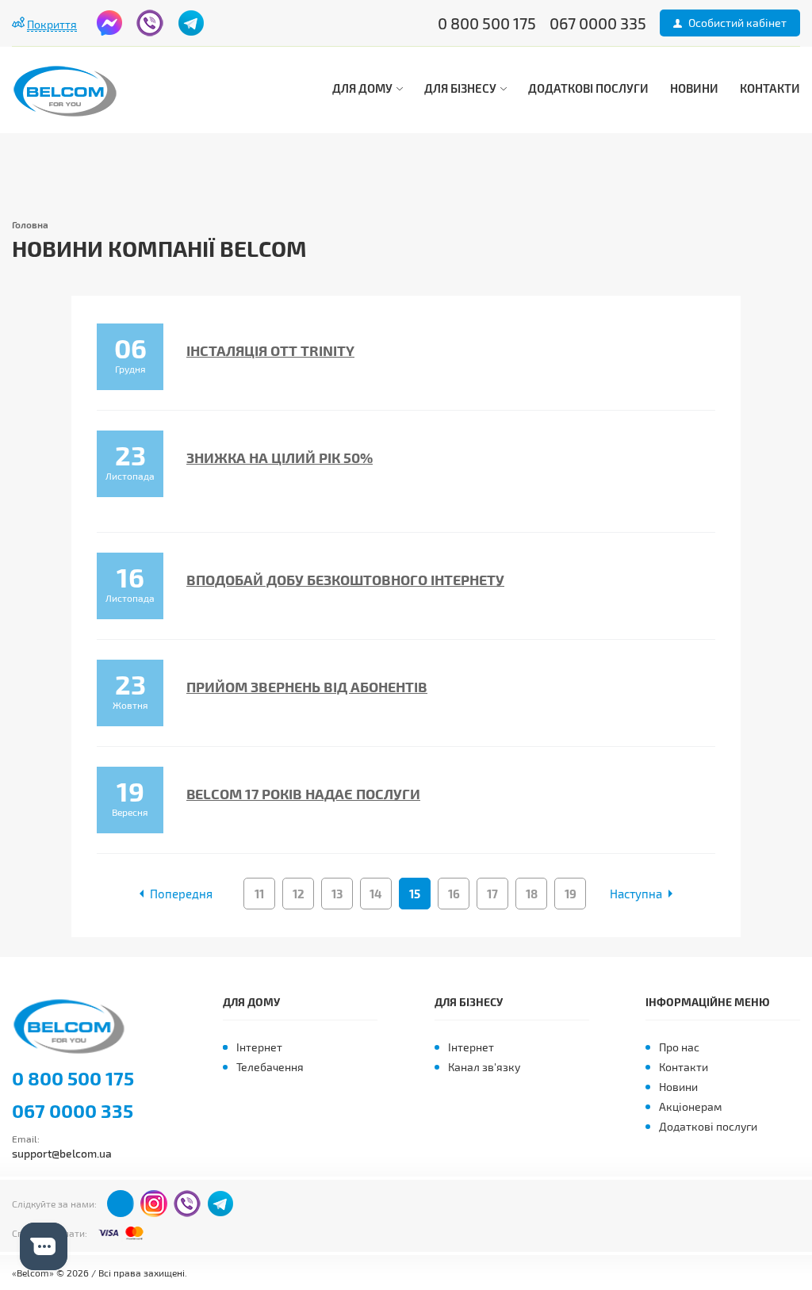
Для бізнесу (461, 88)
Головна (30, 224)
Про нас (679, 1047)
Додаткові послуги (588, 88)
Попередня (181, 893)
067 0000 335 (72, 1111)
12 (298, 893)
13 (337, 893)
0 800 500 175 (73, 1078)
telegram (191, 23)
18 (532, 893)
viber (149, 23)
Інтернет (259, 1047)
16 (454, 893)
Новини (694, 88)
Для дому (363, 88)
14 (376, 893)
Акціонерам (690, 1106)
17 (492, 893)
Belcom (74, 1026)
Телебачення (270, 1067)
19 (570, 893)
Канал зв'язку (484, 1067)
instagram (153, 1203)
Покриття (52, 24)
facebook (109, 23)
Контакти (770, 88)
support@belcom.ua (62, 1153)
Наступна (636, 893)
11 (259, 893)
